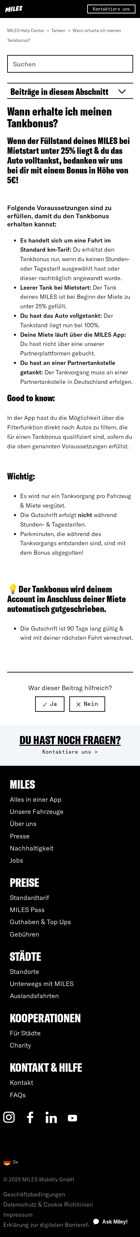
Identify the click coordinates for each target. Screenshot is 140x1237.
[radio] (49, 703)
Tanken (58, 30)
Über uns (23, 823)
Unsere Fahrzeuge (36, 811)
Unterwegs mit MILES (42, 983)
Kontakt (21, 1082)
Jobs (16, 860)
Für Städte (25, 1033)
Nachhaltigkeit (31, 848)
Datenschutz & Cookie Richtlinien (48, 1204)
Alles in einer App (36, 799)
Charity (20, 1045)
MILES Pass (27, 909)
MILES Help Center (26, 30)
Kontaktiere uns (111, 8)
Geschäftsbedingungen (34, 1194)
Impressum (18, 1214)
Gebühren (24, 934)
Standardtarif (29, 897)
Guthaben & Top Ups (40, 922)
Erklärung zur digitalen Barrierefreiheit (54, 1224)
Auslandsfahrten (34, 996)
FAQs (18, 1095)
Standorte (24, 971)
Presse (20, 836)
